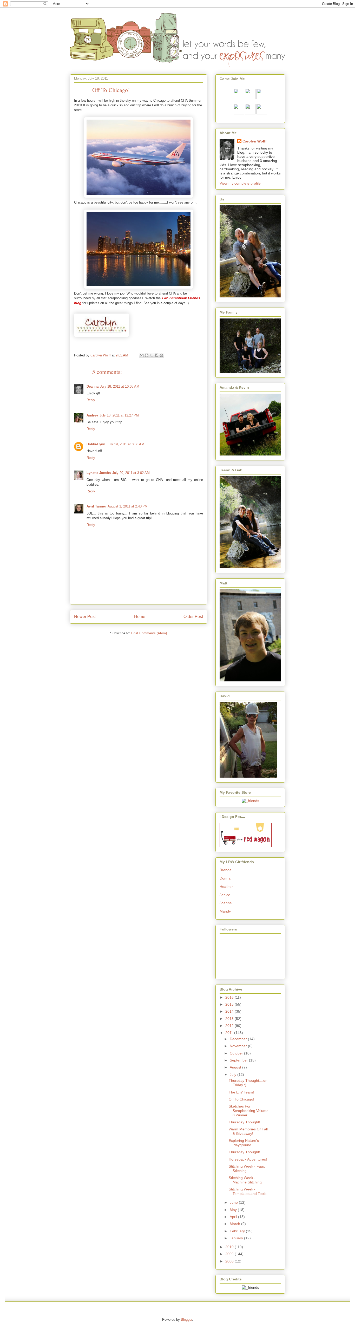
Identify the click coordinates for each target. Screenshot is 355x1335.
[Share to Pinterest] (161, 355)
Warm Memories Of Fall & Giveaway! (248, 1131)
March (235, 1224)
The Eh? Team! (241, 1092)
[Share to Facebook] (156, 355)
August (236, 1067)
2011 (229, 1033)
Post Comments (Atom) (149, 633)
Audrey (92, 415)
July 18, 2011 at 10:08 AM (119, 386)
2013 (230, 1019)
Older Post (193, 616)
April (234, 1217)
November (239, 1046)
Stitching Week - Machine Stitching (245, 1180)
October (237, 1053)
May (234, 1210)
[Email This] (141, 355)
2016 (230, 997)
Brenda (226, 870)
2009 (230, 1254)
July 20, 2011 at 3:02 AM (131, 473)
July (233, 1074)
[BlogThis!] (146, 355)
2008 (230, 1261)
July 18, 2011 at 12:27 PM (119, 415)
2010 (230, 1247)
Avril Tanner (96, 506)
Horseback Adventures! (248, 1159)
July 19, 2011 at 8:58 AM (125, 444)
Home (139, 616)
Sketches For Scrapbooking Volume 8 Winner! (248, 1110)
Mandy (225, 911)
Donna (225, 878)
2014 (230, 1011)
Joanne (226, 903)
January (237, 1238)
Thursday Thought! (244, 1122)
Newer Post (85, 616)
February (238, 1231)
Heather (226, 886)
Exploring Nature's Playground (244, 1142)
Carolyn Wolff (254, 141)
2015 (230, 1004)
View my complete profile (240, 183)
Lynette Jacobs (99, 473)
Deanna (92, 386)
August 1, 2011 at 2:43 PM (128, 506)
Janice (225, 895)
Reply (91, 400)
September (239, 1060)
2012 (230, 1026)
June (234, 1202)
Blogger (186, 1319)
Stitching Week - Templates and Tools (247, 1191)
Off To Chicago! (241, 1099)
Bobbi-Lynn (96, 444)
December (239, 1039)
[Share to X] (151, 355)
